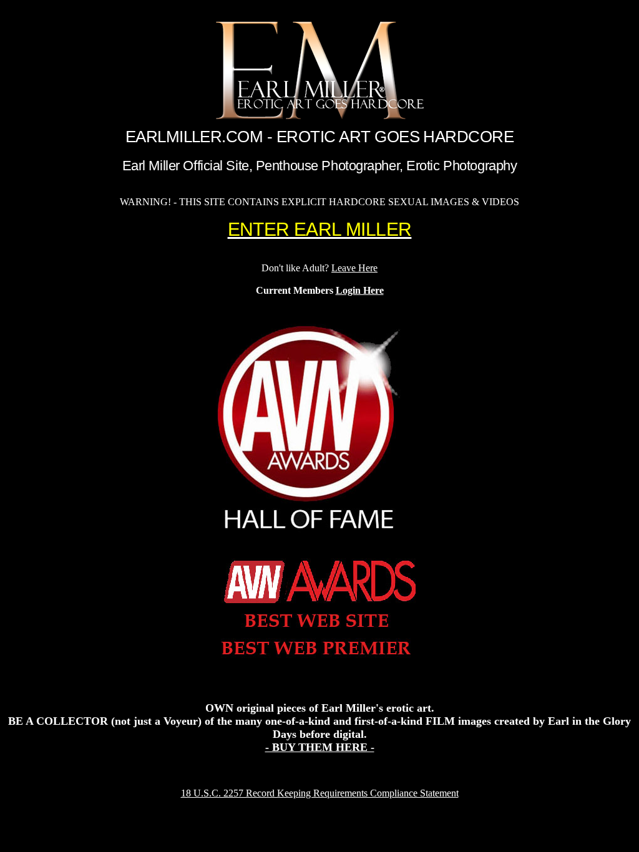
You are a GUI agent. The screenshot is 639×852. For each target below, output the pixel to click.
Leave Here (354, 268)
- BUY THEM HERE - (319, 747)
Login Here (360, 290)
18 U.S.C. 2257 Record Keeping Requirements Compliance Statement (320, 793)
